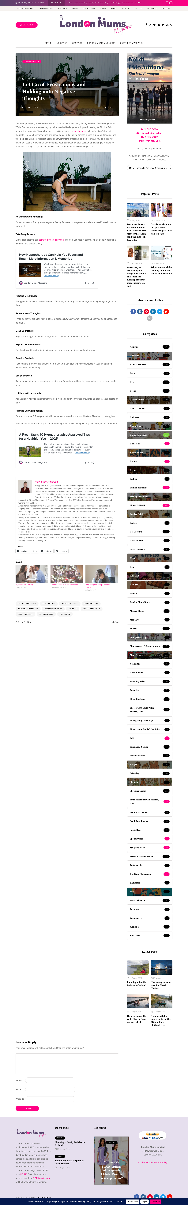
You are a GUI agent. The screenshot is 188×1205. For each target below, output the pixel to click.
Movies (114, 8)
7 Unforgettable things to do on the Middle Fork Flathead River (161, 1020)
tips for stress (25, 614)
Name (19, 1080)
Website (20, 1099)
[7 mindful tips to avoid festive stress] (67, 574)
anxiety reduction (27, 603)
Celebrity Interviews (25, 8)
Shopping (166, 8)
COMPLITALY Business (39, 1197)
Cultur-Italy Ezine (131, 43)
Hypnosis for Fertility (24, 585)
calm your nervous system (51, 240)
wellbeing (65, 614)
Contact (77, 43)
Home (48, 43)
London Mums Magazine (101, 43)
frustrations (49, 603)
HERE (23, 1174)
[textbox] (67, 295)
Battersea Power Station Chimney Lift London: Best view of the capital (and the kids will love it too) (136, 232)
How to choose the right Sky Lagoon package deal (136, 1018)
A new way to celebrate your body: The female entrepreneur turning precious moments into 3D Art (105, 3)
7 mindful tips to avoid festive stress (66, 585)
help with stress (70, 603)
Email (18, 1089)
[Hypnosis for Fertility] (32, 574)
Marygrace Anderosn (28, 609)
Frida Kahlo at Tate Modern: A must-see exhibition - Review (111, 1170)
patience (73, 609)
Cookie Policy (145, 1162)
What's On (111, 1142)
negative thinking (53, 609)
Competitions (46, 8)
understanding (46, 614)
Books (103, 8)
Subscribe (28, 25)
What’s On (62, 8)
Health (125, 8)
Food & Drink (89, 8)
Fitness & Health (31, 61)
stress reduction (91, 609)
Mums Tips (151, 8)
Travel (75, 8)
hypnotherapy (91, 603)
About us (62, 43)
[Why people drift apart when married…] (101, 574)
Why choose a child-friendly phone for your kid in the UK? (161, 270)
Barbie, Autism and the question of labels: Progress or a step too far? (161, 229)
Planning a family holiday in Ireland (136, 984)
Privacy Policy (160, 1162)
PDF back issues (41, 1178)
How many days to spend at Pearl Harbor (161, 985)
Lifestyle (138, 8)
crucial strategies (78, 131)
